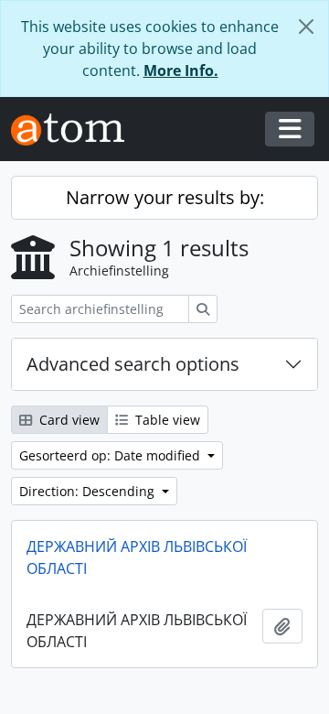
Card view (68, 419)
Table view (166, 419)
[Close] (306, 26)
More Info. (180, 70)
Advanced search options (133, 364)
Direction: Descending (88, 491)
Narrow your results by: (165, 197)
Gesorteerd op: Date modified (111, 455)
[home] (75, 129)
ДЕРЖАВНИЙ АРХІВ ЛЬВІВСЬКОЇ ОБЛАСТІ (137, 557)
